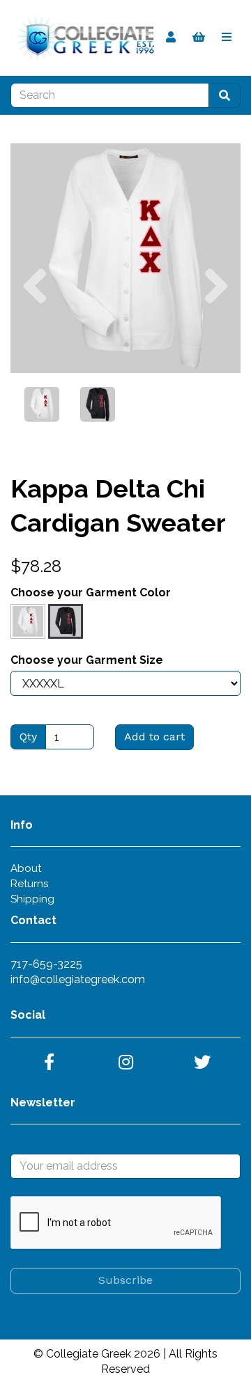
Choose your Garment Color (90, 592)
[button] (34, 315)
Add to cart (154, 736)
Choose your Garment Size (86, 660)
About (25, 868)
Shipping (32, 899)
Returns (29, 883)
